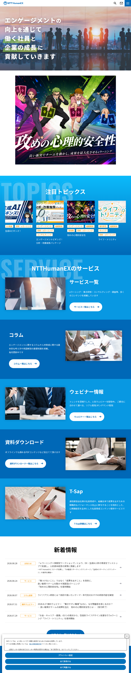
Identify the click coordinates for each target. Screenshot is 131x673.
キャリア (103, 230)
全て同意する (65, 667)
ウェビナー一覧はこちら (85, 416)
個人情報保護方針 (35, 644)
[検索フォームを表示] (115, 3)
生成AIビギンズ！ (13, 230)
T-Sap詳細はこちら (83, 523)
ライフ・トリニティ (107, 239)
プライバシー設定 (65, 655)
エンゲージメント (44, 226)
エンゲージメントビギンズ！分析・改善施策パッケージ (49, 241)
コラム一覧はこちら (23, 363)
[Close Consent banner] (127, 636)
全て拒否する (65, 661)
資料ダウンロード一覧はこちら (24, 463)
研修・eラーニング (23, 226)
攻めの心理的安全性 (76, 235)
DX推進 (9, 226)
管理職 (71, 230)
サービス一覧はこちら (84, 306)
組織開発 (58, 226)
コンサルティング (44, 234)
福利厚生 (103, 226)
